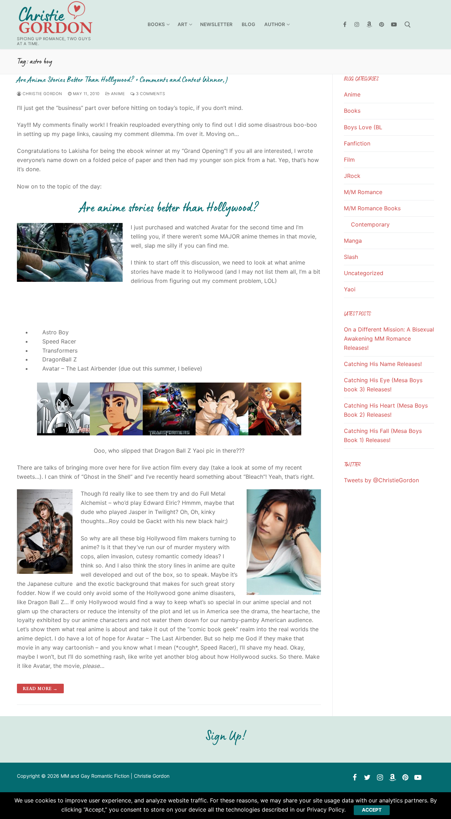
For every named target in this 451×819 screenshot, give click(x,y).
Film (349, 159)
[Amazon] (369, 24)
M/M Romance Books (372, 208)
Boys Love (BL (363, 127)
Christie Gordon (41, 93)
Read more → (40, 688)
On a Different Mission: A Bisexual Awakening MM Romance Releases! (389, 338)
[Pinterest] (381, 24)
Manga (353, 240)
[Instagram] (357, 24)
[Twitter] (367, 777)
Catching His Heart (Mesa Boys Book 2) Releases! (386, 410)
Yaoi (350, 289)
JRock (352, 175)
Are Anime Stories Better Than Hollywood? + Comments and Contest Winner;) (122, 79)
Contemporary (370, 224)
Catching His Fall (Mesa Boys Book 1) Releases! (383, 435)
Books (352, 110)
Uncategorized (363, 273)
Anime (117, 93)
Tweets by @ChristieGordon (381, 480)
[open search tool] (407, 24)
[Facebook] (345, 24)
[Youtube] (394, 24)
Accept (372, 810)
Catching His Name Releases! (383, 363)
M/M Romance (363, 192)
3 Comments (150, 93)
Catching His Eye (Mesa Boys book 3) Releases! (383, 385)
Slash (351, 256)
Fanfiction (357, 143)
